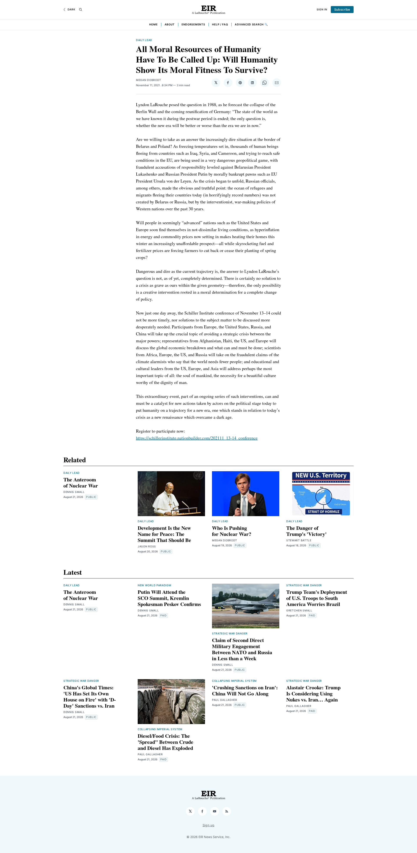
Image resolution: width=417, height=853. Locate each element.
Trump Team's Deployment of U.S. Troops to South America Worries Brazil (316, 598)
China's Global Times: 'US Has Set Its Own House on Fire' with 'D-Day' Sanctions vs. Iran (89, 696)
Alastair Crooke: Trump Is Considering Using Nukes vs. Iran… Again (313, 693)
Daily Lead (144, 40)
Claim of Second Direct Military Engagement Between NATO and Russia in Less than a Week (242, 649)
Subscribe (342, 9)
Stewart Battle (298, 540)
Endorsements (193, 24)
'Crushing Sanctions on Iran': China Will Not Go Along (245, 690)
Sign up (209, 825)
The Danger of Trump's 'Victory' (306, 531)
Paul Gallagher (150, 754)
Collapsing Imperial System (160, 729)
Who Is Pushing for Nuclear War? (231, 531)
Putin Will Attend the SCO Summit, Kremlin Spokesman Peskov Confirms (169, 598)
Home (153, 24)
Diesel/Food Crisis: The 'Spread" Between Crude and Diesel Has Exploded (165, 742)
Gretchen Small (299, 610)
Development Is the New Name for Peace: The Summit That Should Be (164, 534)
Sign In (322, 9)
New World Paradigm (154, 585)
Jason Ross (147, 546)
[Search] (80, 9)
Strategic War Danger (230, 633)
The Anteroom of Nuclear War (80, 482)
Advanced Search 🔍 (251, 24)
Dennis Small (73, 492)
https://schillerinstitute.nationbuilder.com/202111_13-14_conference (197, 438)
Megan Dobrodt (148, 80)
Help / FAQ (220, 24)
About (170, 24)
